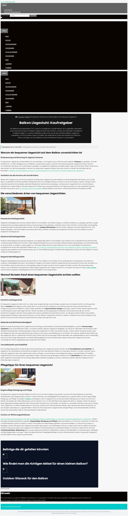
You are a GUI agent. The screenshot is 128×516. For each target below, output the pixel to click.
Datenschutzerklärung (12, 12)
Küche (8, 40)
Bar (7, 60)
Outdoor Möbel (23, 117)
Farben (8, 68)
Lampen (8, 64)
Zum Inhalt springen (8, 2)
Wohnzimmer (10, 44)
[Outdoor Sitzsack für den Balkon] (48, 470)
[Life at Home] (6, 18)
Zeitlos (28, 399)
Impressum (8, 10)
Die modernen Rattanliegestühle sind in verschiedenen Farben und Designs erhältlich (67, 247)
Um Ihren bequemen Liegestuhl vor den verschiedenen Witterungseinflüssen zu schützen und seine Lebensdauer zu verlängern (46, 419)
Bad (7, 36)
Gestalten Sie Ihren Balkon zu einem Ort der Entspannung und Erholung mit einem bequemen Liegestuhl (46, 170)
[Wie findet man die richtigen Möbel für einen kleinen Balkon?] (48, 456)
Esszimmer (9, 48)
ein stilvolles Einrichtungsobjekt (31, 188)
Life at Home (9, 23)
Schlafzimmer (11, 52)
